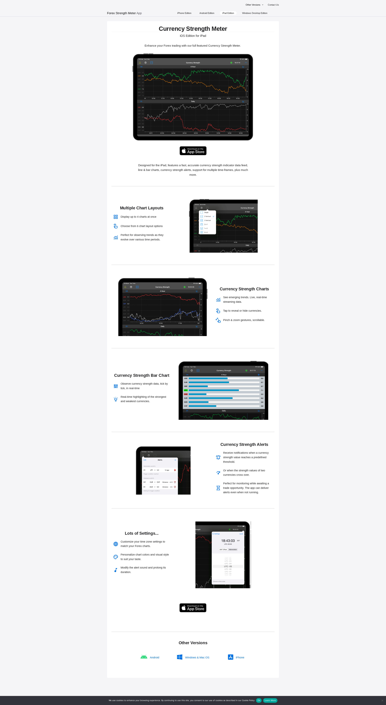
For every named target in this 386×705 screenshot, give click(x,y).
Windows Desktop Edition (254, 13)
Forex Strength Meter (121, 13)
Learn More (270, 700)
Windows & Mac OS (197, 657)
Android (154, 657)
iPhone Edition (184, 13)
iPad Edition (228, 13)
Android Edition (206, 13)
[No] (382, 700)
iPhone (240, 657)
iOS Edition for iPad (193, 35)
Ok (259, 700)
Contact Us (273, 4)
